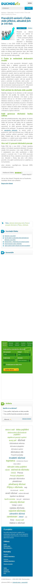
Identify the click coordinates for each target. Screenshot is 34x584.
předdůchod (17, 481)
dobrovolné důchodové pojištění (17, 433)
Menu (30, 3)
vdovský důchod (17, 502)
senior (22, 490)
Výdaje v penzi (17, 505)
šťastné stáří (20, 520)
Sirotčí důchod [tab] (17, 344)
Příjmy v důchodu (23, 225)
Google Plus (7, 571)
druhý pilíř (12, 440)
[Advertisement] (17, 203)
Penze (27, 223)
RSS (5, 573)
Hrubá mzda (6, 358)
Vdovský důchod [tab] (11, 344)
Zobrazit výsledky (26, 418)
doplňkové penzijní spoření (17, 437)
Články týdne (22, 28)
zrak (26, 517)
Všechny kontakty (8, 564)
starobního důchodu (10, 130)
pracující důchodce (11, 225)
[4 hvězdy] (20, 172)
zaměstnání (12, 516)
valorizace (26, 499)
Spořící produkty (9, 499)
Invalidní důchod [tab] (23, 344)
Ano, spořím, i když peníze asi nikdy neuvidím (16, 411)
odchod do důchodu (20, 470)
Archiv (5, 544)
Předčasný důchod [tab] (29, 344)
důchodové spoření (17, 449)
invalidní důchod (17, 458)
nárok (7, 470)
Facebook (6, 569)
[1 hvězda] (15, 172)
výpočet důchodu (17, 511)
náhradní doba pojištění (17, 467)
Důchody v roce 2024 (10, 236)
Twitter (5, 568)
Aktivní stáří (10, 430)
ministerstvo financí (22, 461)
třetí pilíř (19, 499)
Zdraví (21, 517)
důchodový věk (19, 223)
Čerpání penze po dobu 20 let (14, 364)
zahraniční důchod (17, 514)
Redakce (30, 28)
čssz (12, 520)
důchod (11, 223)
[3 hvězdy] (18, 172)
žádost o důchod (17, 523)
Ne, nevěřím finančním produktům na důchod (16, 414)
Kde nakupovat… (8, 548)
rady (25, 487)
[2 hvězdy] (17, 172)
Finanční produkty (17, 455)
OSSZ (13, 473)
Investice (20, 358)
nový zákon (17, 464)
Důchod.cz (3, 12)
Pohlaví (20, 352)
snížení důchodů (24, 493)
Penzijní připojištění (17, 476)
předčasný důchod (17, 484)
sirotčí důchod (11, 493)
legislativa (10, 461)
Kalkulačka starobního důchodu (14, 349)
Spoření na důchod (17, 496)
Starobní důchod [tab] (4, 344)
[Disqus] (17, 280)
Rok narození (6, 352)
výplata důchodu (17, 508)
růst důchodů (14, 490)
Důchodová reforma (17, 443)
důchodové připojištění (17, 446)
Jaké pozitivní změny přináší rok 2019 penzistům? (17, 245)
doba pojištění (22, 429)
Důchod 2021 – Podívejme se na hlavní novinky (17, 241)
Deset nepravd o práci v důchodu (13, 243)
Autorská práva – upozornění (20, 582)
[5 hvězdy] (21, 172)
